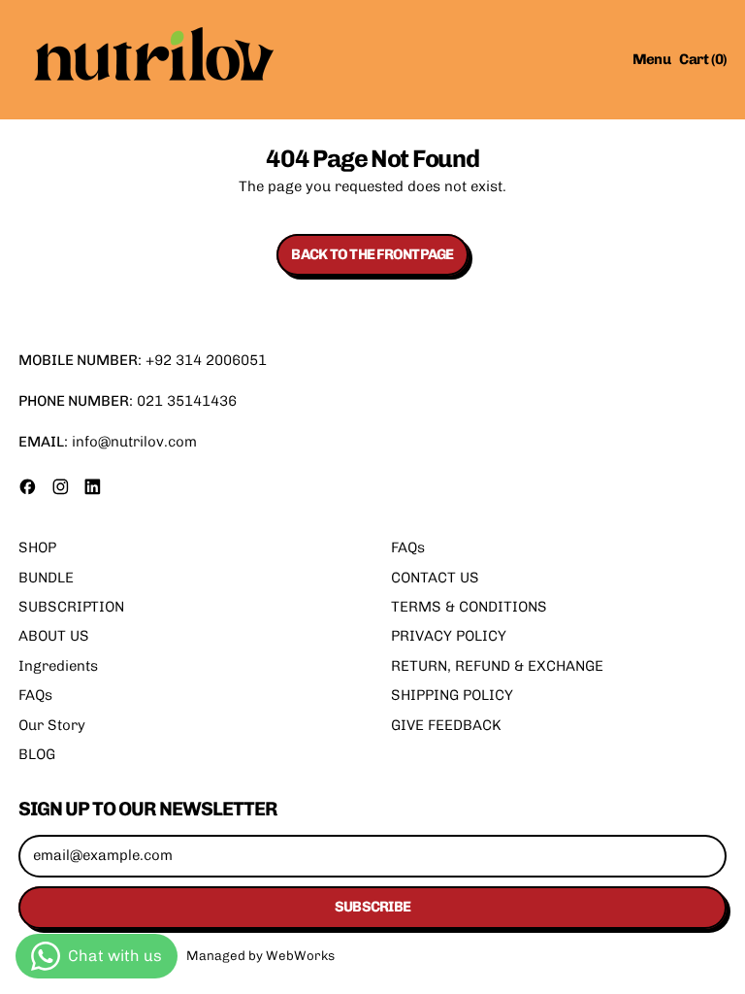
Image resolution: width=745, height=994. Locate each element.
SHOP (37, 547)
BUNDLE (46, 577)
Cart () (702, 62)
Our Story (51, 725)
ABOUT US (53, 636)
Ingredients (58, 666)
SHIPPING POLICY (452, 695)
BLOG (36, 754)
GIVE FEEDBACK (446, 725)
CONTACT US (435, 577)
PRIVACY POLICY (448, 636)
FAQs (35, 695)
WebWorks (300, 955)
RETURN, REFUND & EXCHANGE (497, 666)
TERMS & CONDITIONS (469, 606)
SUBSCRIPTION (71, 606)
